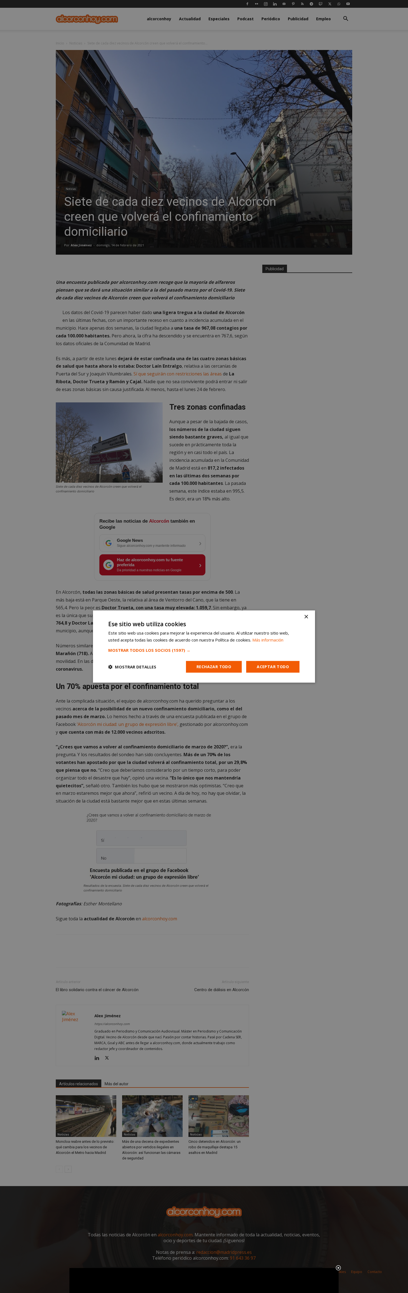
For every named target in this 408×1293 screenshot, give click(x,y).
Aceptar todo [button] (273, 666)
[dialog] (204, 646)
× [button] (306, 617)
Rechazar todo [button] (214, 666)
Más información (267, 640)
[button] (204, 650)
